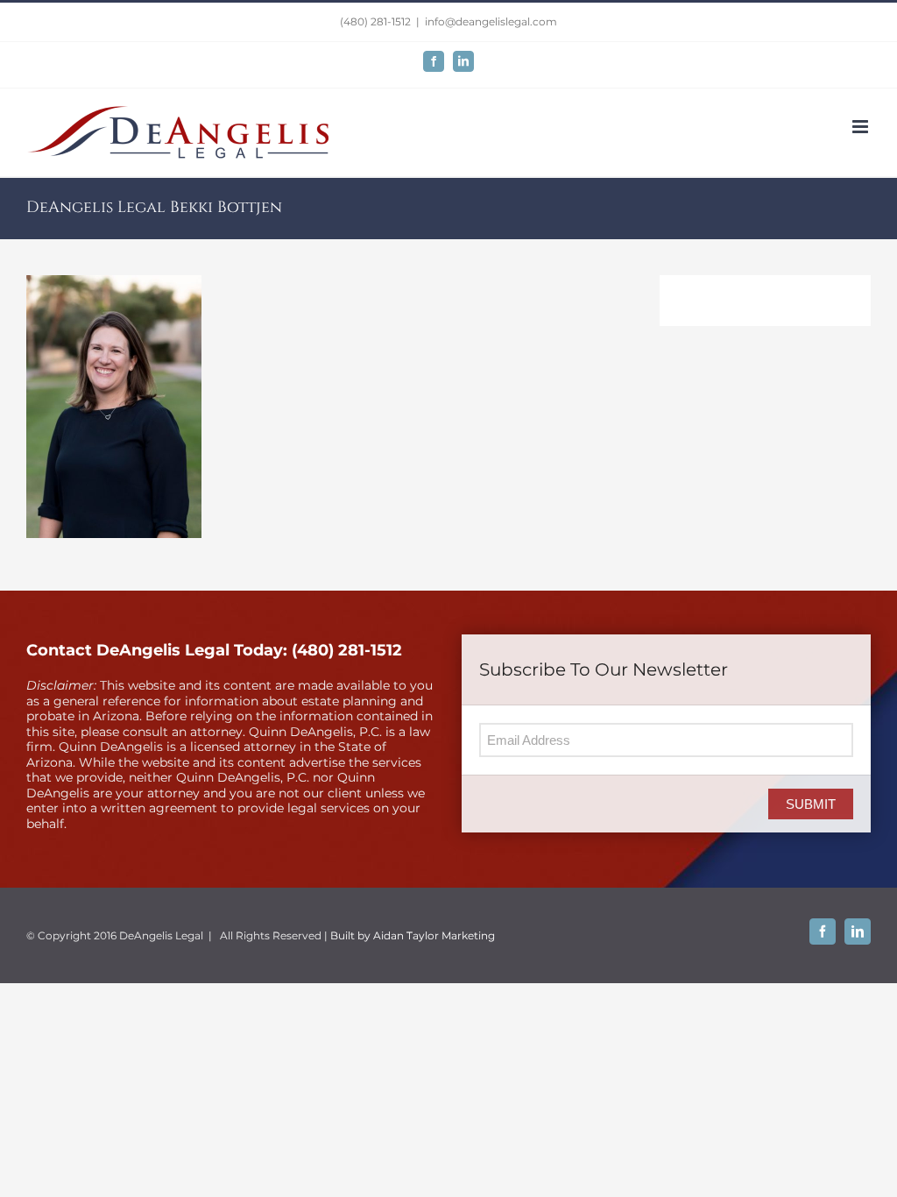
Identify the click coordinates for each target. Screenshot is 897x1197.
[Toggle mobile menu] (861, 126)
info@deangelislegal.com (491, 21)
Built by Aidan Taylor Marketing (412, 935)
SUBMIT (811, 804)
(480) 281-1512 (375, 21)
